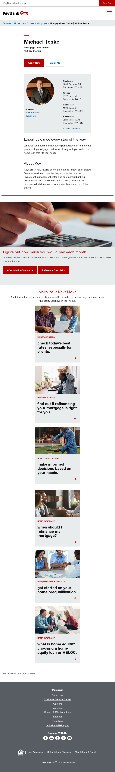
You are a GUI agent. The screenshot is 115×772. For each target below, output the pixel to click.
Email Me (39, 115)
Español (57, 716)
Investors (57, 708)
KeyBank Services (13, 3)
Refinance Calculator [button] (53, 270)
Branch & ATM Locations (57, 712)
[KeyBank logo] (15, 13)
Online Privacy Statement (59, 752)
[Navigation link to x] (63, 738)
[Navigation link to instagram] (57, 738)
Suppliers (58, 720)
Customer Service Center (57, 699)
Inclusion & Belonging (57, 725)
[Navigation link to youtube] (69, 738)
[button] (71, 128)
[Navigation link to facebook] (45, 738)
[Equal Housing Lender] (21, 752)
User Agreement (35, 752)
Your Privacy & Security (86, 752)
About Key (57, 694)
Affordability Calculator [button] (20, 270)
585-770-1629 (33, 112)
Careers (57, 703)
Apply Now (34, 62)
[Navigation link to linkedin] (51, 738)
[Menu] (109, 13)
